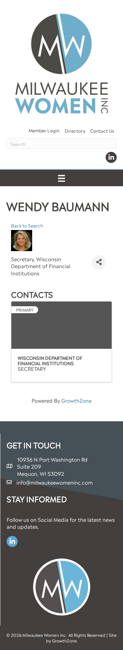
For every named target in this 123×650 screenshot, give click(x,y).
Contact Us (102, 130)
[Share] (99, 262)
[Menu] (61, 178)
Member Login (44, 130)
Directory (75, 130)
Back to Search (27, 225)
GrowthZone (76, 400)
